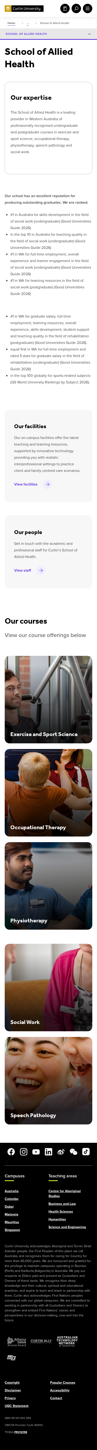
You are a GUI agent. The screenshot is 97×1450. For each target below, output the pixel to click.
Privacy (10, 1397)
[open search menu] (75, 8)
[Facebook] (11, 1152)
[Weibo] (61, 1152)
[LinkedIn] (48, 1152)
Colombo (11, 1198)
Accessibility (59, 1390)
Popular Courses (62, 1382)
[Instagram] (23, 1152)
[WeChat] (73, 1152)
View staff (22, 570)
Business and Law (62, 1203)
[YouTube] (36, 1152)
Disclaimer (13, 1390)
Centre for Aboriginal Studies (64, 1193)
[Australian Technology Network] (67, 1341)
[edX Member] (11, 1357)
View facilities (26, 484)
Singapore (12, 1229)
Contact (56, 1397)
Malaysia (11, 1214)
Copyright (12, 1382)
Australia (12, 1190)
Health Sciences (60, 1211)
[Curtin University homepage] (24, 9)
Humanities (57, 1219)
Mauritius (12, 1221)
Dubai (9, 1206)
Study (64, 8)
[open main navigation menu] (86, 8)
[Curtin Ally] (41, 1341)
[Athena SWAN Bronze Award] (16, 1341)
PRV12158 (20, 1432)
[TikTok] (86, 1152)
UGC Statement (16, 1405)
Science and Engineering (67, 1226)
